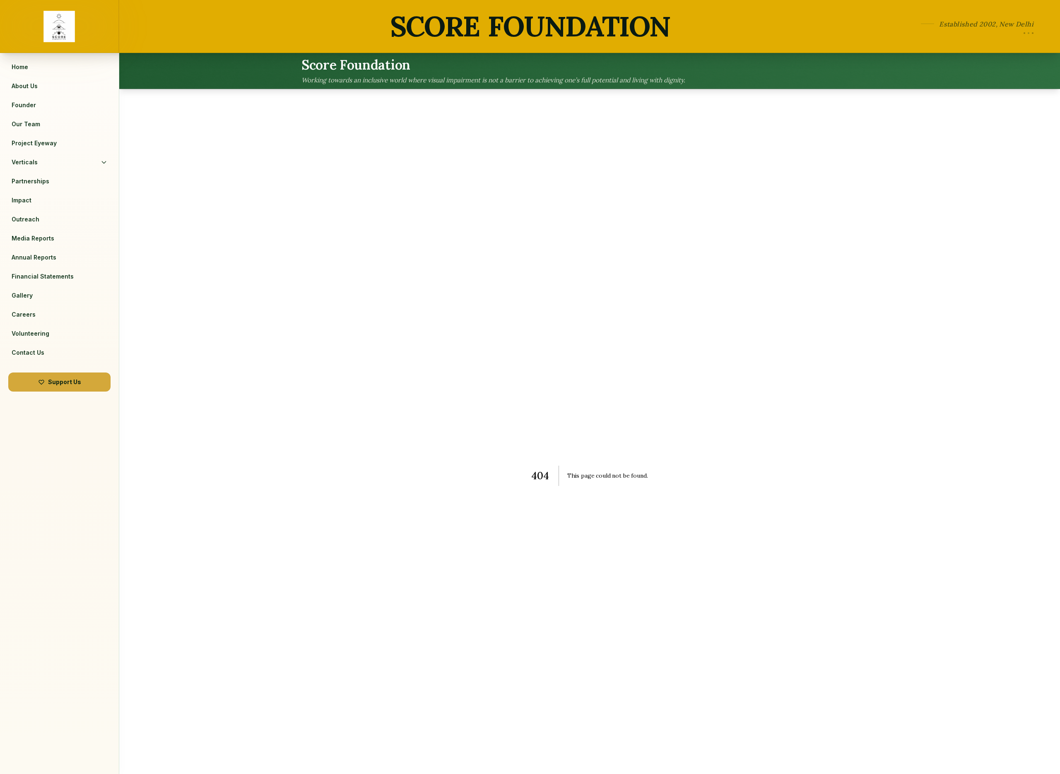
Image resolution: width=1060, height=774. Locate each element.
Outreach (25, 219)
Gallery (22, 295)
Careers (24, 314)
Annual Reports (34, 257)
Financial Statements (43, 276)
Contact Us (28, 352)
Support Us (64, 381)
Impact (21, 200)
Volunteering (30, 333)
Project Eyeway (34, 143)
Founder (24, 104)
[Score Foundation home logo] (59, 26)
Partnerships (30, 181)
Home (20, 66)
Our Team (26, 123)
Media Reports (33, 238)
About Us (25, 85)
